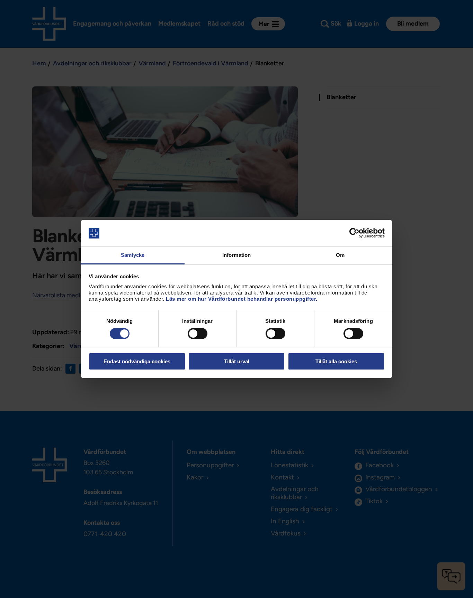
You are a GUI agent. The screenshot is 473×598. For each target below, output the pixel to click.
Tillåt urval (236, 361)
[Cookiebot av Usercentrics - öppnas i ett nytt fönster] (354, 233)
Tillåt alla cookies (336, 361)
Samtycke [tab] (133, 255)
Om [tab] (340, 255)
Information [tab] (236, 255)
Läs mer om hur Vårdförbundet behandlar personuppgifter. (242, 299)
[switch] (197, 333)
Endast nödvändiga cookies (137, 361)
